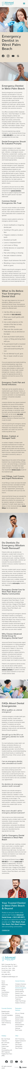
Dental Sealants (19, 991)
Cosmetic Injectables (7, 1015)
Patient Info (5, 984)
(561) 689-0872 (6, 974)
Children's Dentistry (20, 984)
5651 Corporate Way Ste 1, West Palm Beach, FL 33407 (10, 965)
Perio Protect (18, 1048)
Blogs (3, 988)
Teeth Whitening (6, 1022)
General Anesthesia (20, 995)
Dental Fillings (19, 989)
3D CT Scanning (19, 1039)
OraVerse (4, 1019)
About (3, 983)
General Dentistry (20, 981)
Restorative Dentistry (18, 1009)
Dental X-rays (19, 993)
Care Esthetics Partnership (5, 993)
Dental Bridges (19, 1017)
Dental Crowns (19, 1019)
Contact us (5, 930)
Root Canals (18, 1030)
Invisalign (4, 1017)
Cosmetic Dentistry (7, 1008)
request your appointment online (13, 919)
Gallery (4, 986)
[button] (24, 3)
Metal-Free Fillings (20, 1001)
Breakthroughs (6, 1011)
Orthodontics (18, 1046)
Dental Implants (19, 1024)
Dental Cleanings (20, 986)
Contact (4, 990)
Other (16, 1035)
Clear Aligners (5, 1013)
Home (3, 981)
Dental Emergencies (20, 987)
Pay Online (5, 996)
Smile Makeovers (6, 1020)
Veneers (4, 1024)
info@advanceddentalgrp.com (10, 976)
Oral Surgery (18, 1044)
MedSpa (4, 1035)
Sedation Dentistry (20, 1002)
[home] (8, 3)
